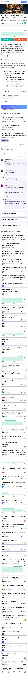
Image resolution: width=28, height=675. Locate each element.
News (11, 98)
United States (5, 98)
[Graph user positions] (12, 23)
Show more (5, 140)
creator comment (8, 73)
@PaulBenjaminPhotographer (12, 201)
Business (16, 95)
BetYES (6, 39)
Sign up (24, 2)
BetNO (20, 39)
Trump (3, 95)
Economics (9, 95)
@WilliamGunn (8, 180)
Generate (23, 91)
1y (11, 159)
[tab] (5, 145)
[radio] (15, 23)
